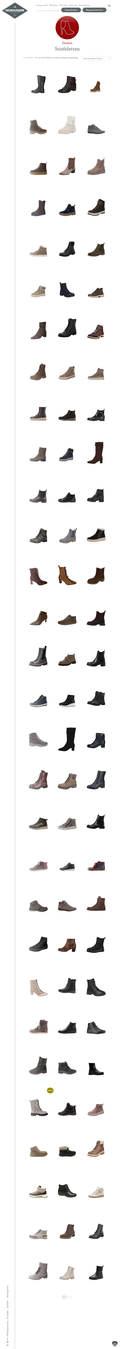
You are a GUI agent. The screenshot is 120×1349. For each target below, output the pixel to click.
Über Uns (64, 5)
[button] (115, 1344)
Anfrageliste (7, 1291)
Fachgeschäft (42, 5)
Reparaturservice (94, 9)
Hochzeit (73, 5)
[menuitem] (42, 5)
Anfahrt (7, 1304)
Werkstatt (53, 5)
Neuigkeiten (84, 5)
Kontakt (7, 1314)
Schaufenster (71, 9)
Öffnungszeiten (7, 1328)
